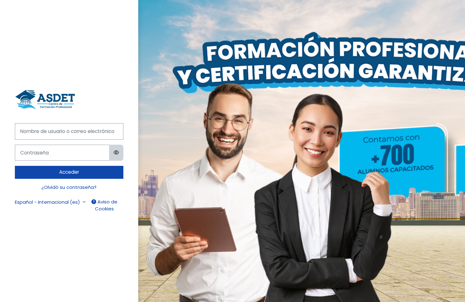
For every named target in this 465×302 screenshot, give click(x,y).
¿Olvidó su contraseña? (68, 187)
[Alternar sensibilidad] (116, 153)
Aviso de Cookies (106, 205)
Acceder (69, 172)
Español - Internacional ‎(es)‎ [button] (48, 202)
